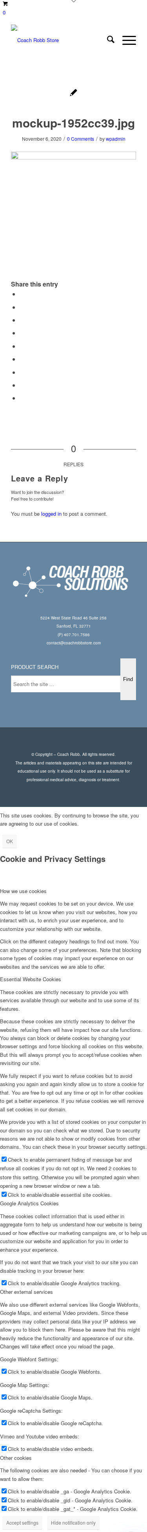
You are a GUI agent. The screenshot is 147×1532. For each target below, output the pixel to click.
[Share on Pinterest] (22, 333)
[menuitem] (106, 40)
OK (9, 841)
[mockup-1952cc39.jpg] (73, 93)
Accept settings (22, 1522)
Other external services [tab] (26, 1291)
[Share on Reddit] (22, 385)
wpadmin (115, 138)
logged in (51, 513)
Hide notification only (73, 1522)
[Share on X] (22, 307)
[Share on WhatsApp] (22, 320)
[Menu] (125, 40)
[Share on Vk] (22, 372)
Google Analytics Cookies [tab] (29, 1203)
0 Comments (80, 138)
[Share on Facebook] (22, 294)
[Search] (106, 40)
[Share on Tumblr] (22, 359)
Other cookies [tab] (16, 1457)
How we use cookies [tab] (23, 891)
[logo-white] (61, 40)
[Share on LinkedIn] (22, 346)
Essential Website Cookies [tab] (30, 979)
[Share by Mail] (22, 398)
